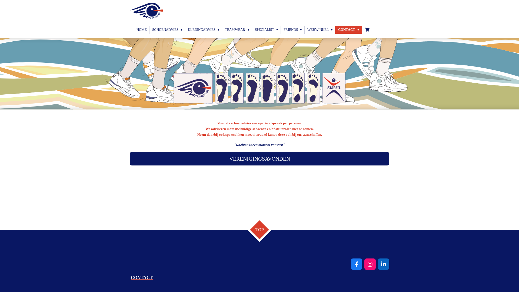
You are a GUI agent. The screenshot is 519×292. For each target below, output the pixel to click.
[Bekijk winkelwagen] (367, 30)
